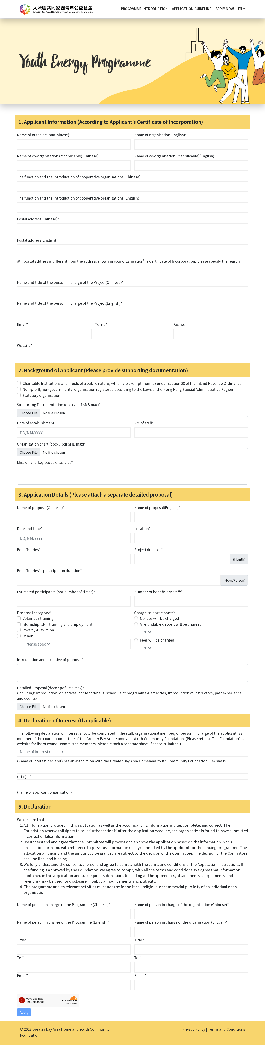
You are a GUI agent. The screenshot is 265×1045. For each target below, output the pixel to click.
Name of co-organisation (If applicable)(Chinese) (57, 155)
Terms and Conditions (226, 1029)
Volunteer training (38, 618)
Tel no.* (101, 324)
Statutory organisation (41, 395)
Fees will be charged (157, 640)
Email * (140, 975)
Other (28, 635)
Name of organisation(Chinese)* (44, 134)
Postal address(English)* (37, 240)
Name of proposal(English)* (157, 507)
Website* (24, 345)
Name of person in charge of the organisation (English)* (181, 922)
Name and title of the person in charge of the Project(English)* (69, 303)
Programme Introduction (144, 8)
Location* (142, 528)
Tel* (20, 957)
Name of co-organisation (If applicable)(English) (174, 155)
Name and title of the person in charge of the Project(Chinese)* (70, 282)
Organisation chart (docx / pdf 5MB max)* (51, 444)
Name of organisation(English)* (160, 134)
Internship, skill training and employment (57, 624)
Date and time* (29, 528)
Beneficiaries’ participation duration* (49, 570)
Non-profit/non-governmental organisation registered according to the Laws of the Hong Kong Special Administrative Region (128, 389)
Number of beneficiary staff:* (158, 591)
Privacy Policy (193, 1029)
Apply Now (225, 8)
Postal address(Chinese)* (38, 219)
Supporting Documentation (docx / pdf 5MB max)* (58, 404)
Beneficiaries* (28, 549)
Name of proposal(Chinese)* (40, 507)
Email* (22, 324)
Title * (139, 940)
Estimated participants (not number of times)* (56, 591)
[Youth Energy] (56, 9)
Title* (21, 940)
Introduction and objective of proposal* (50, 659)
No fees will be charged (159, 618)
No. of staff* (144, 422)
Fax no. (179, 324)
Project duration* (148, 549)
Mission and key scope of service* (45, 462)
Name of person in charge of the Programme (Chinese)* (63, 904)
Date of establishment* (36, 422)
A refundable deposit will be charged (171, 624)
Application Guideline (191, 8)
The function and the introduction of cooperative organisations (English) (78, 198)
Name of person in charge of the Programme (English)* (63, 922)
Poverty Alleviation (38, 629)
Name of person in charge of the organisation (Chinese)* (181, 904)
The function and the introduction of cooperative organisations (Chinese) (78, 176)
